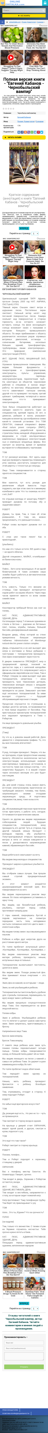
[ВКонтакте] (18, 132)
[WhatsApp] (32, 132)
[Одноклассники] (25, 132)
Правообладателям (10, 1410)
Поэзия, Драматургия (25, 121)
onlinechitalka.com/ (13, 3)
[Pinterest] (38, 132)
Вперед (24, 228)
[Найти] (43, 10)
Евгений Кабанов (24, 117)
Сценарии (39, 121)
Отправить (24, 1367)
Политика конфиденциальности (15, 1413)
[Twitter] (41, 132)
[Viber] (28, 132)
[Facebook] (22, 132)
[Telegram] (35, 132)
